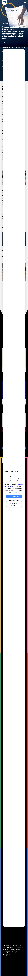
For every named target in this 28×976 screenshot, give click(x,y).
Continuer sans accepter (14, 504)
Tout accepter (14, 496)
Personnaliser (14, 500)
